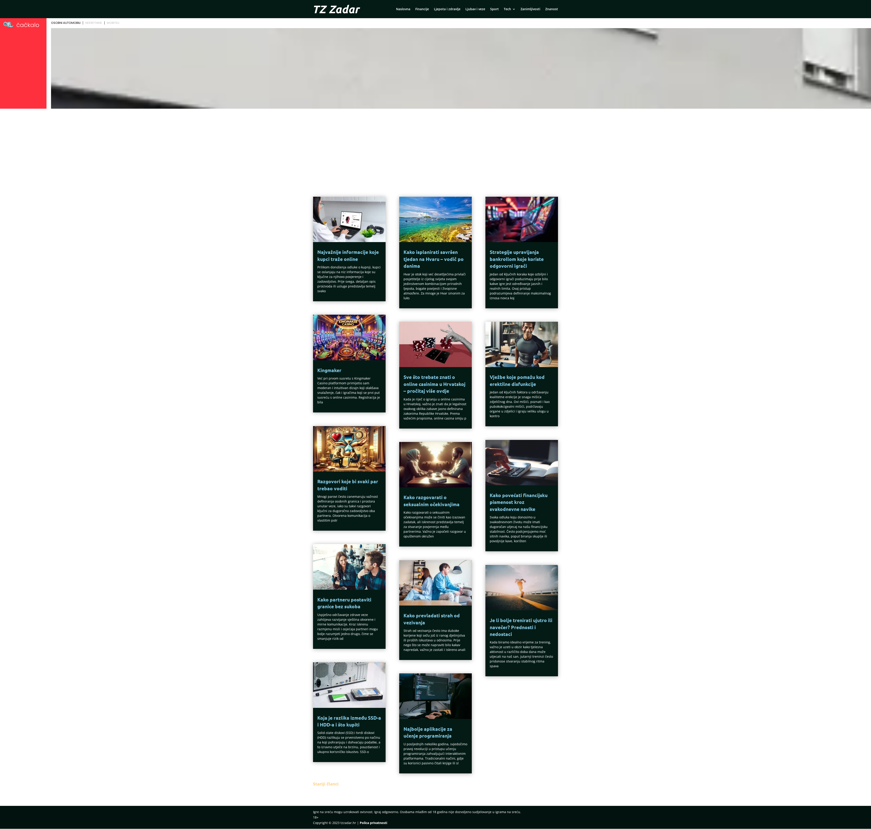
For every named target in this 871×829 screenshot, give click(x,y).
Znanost (551, 9)
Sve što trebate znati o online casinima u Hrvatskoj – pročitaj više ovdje (434, 384)
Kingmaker (329, 370)
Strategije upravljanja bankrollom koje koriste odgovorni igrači (517, 259)
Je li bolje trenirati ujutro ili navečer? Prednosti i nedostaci (521, 627)
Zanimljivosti (530, 9)
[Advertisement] (435, 144)
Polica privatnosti (373, 823)
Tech (507, 9)
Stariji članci (326, 784)
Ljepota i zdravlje (447, 9)
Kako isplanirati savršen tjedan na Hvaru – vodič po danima (434, 259)
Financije (422, 9)
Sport (494, 9)
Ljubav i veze (475, 9)
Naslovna (403, 9)
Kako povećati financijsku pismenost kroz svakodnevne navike (519, 502)
